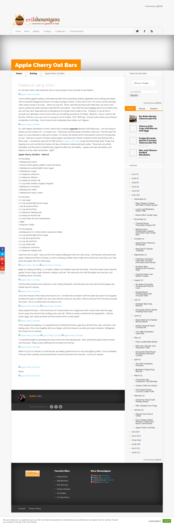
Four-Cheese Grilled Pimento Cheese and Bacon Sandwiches (145, 422)
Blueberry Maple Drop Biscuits (145, 370)
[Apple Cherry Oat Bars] (29, 94)
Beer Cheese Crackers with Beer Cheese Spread (146, 204)
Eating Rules (62, 477)
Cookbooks (60, 31)
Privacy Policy (35, 508)
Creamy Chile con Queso (146, 385)
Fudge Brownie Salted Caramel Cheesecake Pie (148, 140)
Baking (35, 31)
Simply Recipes (63, 489)
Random (154, 109)
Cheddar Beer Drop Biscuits (144, 305)
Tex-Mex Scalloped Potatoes (144, 365)
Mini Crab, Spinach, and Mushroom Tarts (146, 347)
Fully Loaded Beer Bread (146, 342)
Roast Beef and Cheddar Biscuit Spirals (146, 321)
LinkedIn (110, 480)
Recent (130, 109)
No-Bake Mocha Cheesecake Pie (148, 117)
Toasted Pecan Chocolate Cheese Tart (146, 224)
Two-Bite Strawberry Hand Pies (145, 333)
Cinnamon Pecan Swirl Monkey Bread (145, 401)
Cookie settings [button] (155, 521)
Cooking (46, 31)
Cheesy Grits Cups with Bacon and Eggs (148, 128)
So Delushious (63, 497)
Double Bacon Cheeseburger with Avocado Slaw (144, 294)
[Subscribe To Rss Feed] (151, 31)
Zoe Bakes (61, 493)
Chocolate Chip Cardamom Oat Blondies (146, 381)
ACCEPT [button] (167, 521)
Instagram (106, 478)
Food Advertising (149, 6)
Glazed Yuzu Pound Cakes (144, 415)
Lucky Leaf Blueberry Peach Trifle (145, 210)
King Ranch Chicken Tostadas (144, 250)
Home (18, 31)
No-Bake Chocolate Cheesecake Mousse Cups (145, 286)
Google (51, 407)
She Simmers (62, 485)
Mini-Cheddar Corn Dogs (146, 406)
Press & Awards (76, 31)
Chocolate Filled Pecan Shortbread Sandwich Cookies (146, 354)
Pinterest (105, 476)
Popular (141, 109)
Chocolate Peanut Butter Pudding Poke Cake (146, 311)
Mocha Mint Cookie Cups (146, 215)
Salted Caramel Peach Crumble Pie (145, 327)
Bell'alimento (62, 481)
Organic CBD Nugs (71, 141)
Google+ (105, 482)
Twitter (60, 407)
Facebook (56, 407)
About (26, 31)
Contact (21, 508)
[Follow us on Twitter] (137, 31)
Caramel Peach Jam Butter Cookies (144, 275)
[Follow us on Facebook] (144, 31)
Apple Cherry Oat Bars (145, 427)
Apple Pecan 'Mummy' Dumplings (145, 244)
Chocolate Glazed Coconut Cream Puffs (145, 391)
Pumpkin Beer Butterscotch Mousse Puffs (145, 268)
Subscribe (133, 95)
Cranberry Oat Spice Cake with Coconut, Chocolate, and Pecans (146, 261)
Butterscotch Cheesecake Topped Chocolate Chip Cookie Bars (146, 232)
